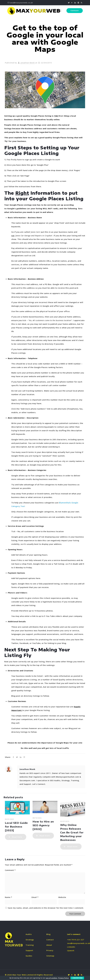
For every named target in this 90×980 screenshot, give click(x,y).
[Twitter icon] (69, 2)
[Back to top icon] (74, 975)
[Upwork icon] (78, 2)
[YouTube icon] (72, 2)
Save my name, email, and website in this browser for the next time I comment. (46, 908)
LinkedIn (71, 947)
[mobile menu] (60, 11)
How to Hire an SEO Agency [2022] (43, 825)
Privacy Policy (63, 978)
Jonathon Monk (28, 62)
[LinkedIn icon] (75, 2)
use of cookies (51, 978)
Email (35, 897)
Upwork (70, 950)
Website (62, 897)
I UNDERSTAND (77, 978)
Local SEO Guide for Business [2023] (16, 826)
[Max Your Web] (33, 10)
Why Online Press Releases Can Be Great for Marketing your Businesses (72, 832)
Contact (75, 10)
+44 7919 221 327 (75, 939)
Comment (10, 870)
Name (8, 897)
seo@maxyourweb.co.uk (21, 2)
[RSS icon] (81, 2)
